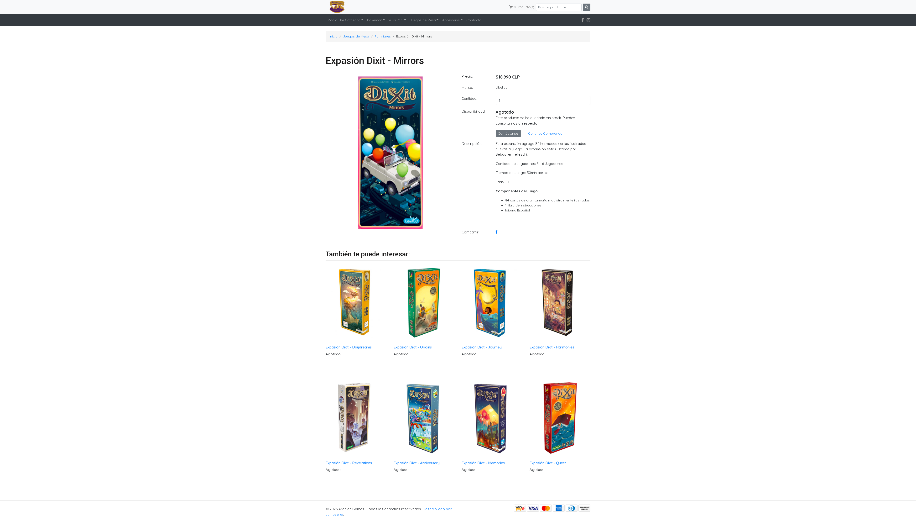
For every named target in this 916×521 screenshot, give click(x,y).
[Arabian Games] (335, 7)
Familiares (383, 36)
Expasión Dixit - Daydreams (349, 347)
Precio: (467, 76)
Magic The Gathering (344, 20)
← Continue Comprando (543, 133)
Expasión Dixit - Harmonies (552, 347)
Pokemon (374, 20)
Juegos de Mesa (423, 20)
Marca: (467, 87)
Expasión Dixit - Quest (548, 463)
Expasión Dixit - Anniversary (417, 463)
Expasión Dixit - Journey (482, 347)
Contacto (473, 20)
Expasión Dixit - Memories (483, 463)
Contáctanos (508, 133)
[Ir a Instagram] (588, 20)
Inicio (333, 36)
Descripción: (472, 143)
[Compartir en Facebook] (496, 232)
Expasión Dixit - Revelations (349, 463)
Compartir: (470, 232)
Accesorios (451, 20)
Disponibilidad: (473, 111)
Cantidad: (469, 98)
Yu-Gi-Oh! (396, 20)
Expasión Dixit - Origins (413, 347)
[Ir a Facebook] (583, 20)
